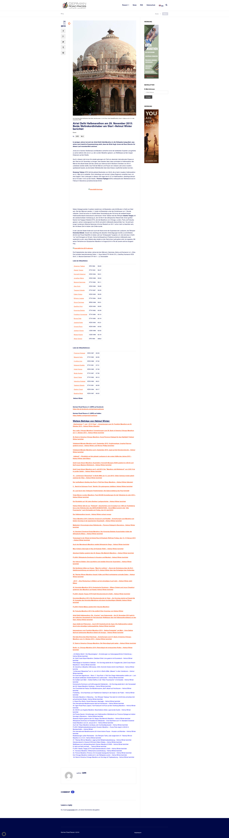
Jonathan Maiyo (79, 278)
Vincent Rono (78, 326)
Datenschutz (151, 5)
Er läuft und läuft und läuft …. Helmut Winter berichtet (89, 746)
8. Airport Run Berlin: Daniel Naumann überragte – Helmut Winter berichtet (96, 701)
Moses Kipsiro (78, 334)
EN (162, 6)
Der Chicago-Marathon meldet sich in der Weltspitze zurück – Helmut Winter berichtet (100, 755)
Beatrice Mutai (78, 393)
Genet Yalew (78, 377)
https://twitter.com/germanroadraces (85, 415)
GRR (77, 136)
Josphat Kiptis (78, 322)
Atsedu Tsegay (78, 270)
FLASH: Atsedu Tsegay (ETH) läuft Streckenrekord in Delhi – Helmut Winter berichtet (100, 748)
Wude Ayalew (78, 373)
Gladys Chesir (78, 389)
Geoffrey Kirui (78, 306)
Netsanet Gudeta (79, 365)
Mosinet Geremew (79, 282)
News (135, 5)
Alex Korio (77, 286)
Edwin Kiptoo (78, 294)
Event (74, 132)
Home (157, 13)
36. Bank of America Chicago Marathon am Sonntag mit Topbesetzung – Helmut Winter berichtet (103, 757)
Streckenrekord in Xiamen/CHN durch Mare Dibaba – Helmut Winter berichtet (97, 742)
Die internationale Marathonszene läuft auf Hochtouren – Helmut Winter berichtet (98, 703)
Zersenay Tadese (79, 266)
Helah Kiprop (78, 369)
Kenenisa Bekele (79, 310)
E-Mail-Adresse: (149, 89)
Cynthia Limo (78, 361)
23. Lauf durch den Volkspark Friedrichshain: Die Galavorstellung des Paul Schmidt (101, 491)
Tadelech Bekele (79, 385)
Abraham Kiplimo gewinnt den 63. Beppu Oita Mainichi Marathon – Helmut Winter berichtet (101, 718)
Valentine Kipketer (79, 381)
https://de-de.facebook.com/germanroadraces (88, 409)
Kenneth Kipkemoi (80, 274)
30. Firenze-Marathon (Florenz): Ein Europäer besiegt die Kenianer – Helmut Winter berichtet (102, 753)
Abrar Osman (78, 339)
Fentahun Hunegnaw (80, 314)
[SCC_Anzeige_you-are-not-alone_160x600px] (151, 163)
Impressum (137, 832)
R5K (141, 5)
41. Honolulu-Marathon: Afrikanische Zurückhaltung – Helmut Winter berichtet (97, 751)
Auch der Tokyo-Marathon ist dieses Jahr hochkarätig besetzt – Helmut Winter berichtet (100, 725)
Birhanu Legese (79, 298)
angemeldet (71, 810)
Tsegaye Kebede (79, 290)
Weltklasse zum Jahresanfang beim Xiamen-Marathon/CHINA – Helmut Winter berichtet (100, 744)
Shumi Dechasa (79, 302)
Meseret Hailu (78, 357)
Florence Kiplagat (79, 353)
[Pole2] (151, 78)
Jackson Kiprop (79, 330)
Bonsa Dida (77, 318)
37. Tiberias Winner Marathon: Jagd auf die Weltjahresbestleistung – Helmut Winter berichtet (102, 740)
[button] (4, 834)
